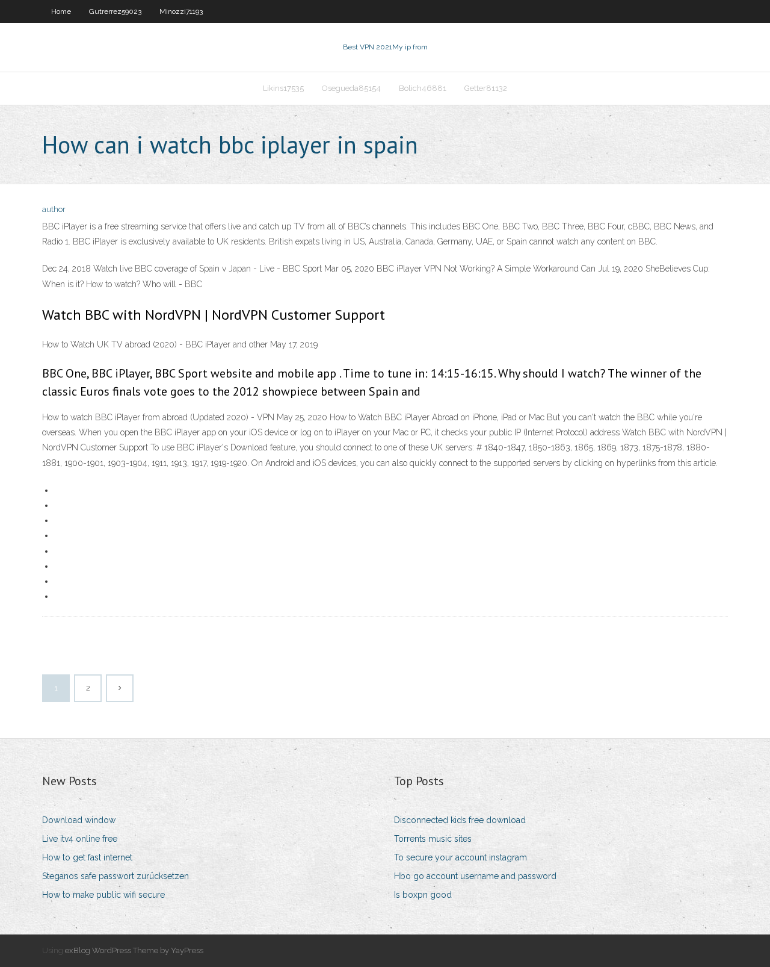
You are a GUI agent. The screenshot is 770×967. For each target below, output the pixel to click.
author (54, 209)
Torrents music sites (433, 839)
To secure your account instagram (460, 857)
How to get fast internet (87, 857)
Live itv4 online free (79, 839)
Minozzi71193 (181, 11)
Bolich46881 (422, 88)
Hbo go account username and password (475, 876)
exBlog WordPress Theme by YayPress (134, 950)
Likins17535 (283, 88)
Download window (79, 820)
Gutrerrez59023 (115, 11)
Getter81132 (485, 88)
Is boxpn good (423, 895)
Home (61, 11)
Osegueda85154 (351, 88)
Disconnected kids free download (460, 820)
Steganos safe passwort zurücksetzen (115, 876)
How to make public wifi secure (103, 895)
